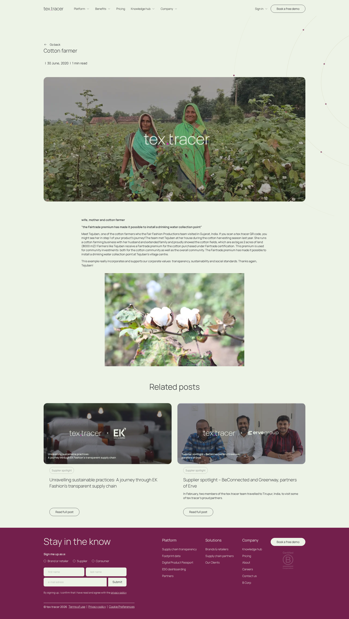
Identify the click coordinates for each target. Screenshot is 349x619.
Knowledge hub (252, 549)
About (246, 562)
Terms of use (77, 607)
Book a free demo (288, 9)
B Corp (246, 583)
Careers (247, 569)
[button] (81, 9)
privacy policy (119, 592)
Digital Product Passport (177, 562)
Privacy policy (97, 607)
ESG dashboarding (174, 569)
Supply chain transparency (179, 549)
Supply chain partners (219, 556)
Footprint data (171, 556)
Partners (167, 576)
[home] (53, 8)
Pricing (120, 9)
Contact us (249, 576)
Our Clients (212, 562)
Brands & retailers (216, 549)
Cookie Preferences (122, 607)
